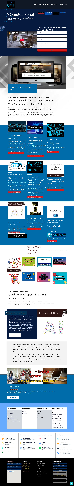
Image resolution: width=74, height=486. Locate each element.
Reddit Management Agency (57, 421)
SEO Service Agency (10, 413)
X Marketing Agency (55, 416)
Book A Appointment (44, 4)
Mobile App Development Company (12, 419)
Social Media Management (11, 415)
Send (52, 50)
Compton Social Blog (26, 463)
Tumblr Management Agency (57, 425)
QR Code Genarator (40, 417)
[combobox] (40, 43)
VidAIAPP (39, 411)
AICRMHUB (39, 413)
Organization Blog (26, 471)
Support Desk (54, 4)
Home (35, 4)
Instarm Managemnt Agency (57, 414)
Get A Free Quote (49, 13)
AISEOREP (39, 415)
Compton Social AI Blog (27, 469)
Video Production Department (11, 416)
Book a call (63, 12)
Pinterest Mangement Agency (57, 420)
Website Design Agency (10, 411)
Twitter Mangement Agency (57, 412)
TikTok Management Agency (57, 410)
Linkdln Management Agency (57, 423)
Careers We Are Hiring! (56, 13)
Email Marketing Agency (10, 418)
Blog (66, 4)
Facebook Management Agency (57, 427)
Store (61, 4)
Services (42, 12)
